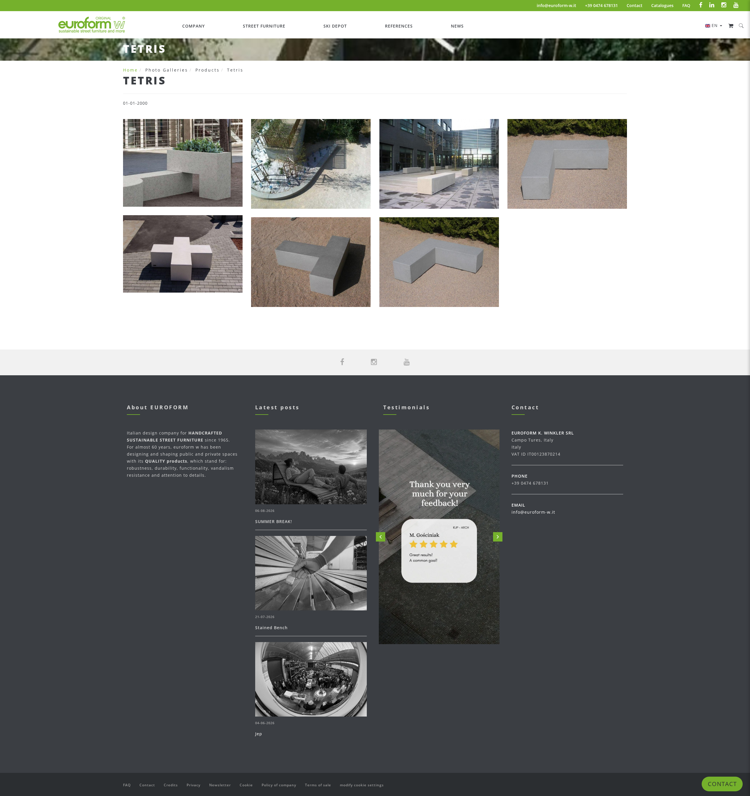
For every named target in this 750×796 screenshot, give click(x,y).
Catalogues (662, 5)
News (457, 26)
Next (497, 537)
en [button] (715, 25)
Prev (380, 537)
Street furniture (264, 26)
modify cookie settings (362, 785)
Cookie (246, 785)
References (399, 26)
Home (130, 70)
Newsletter (220, 785)
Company (193, 26)
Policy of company (279, 785)
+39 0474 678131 (601, 5)
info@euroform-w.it (556, 5)
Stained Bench (271, 627)
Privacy (193, 785)
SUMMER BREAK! (273, 521)
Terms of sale (318, 785)
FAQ (686, 5)
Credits (171, 785)
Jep (258, 733)
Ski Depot (335, 26)
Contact (634, 5)
